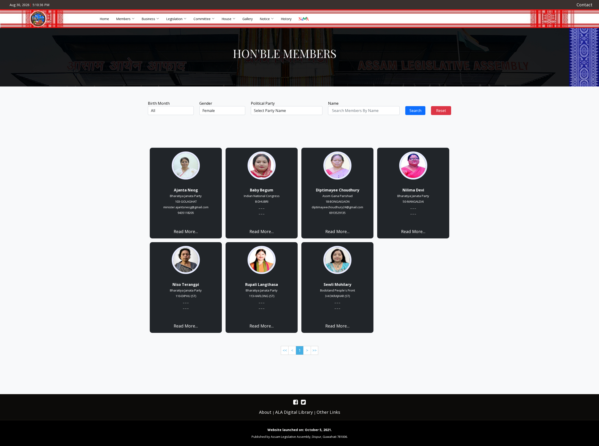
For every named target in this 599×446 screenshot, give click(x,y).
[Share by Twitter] (303, 402)
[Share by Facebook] (295, 402)
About (265, 412)
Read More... (186, 231)
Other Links (328, 412)
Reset (441, 110)
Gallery (247, 19)
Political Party (263, 103)
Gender (205, 103)
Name (333, 103)
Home (104, 19)
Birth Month (159, 103)
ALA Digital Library (294, 412)
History (286, 19)
